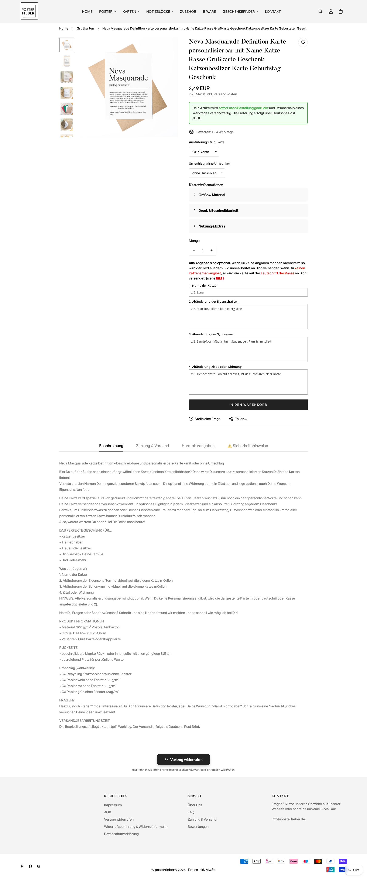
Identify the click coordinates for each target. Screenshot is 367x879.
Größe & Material (212, 194)
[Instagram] (39, 866)
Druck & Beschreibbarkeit (218, 210)
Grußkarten (85, 28)
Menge (194, 240)
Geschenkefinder (239, 11)
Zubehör (188, 11)
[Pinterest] (22, 866)
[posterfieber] (29, 11)
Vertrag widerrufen (186, 759)
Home (87, 11)
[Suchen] (320, 11)
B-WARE (209, 11)
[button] (341, 11)
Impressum (113, 805)
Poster (106, 11)
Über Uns (195, 805)
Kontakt (273, 11)
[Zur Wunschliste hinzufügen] (303, 42)
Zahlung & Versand (202, 819)
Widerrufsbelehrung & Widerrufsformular (136, 826)
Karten (129, 11)
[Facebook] (30, 866)
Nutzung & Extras (212, 226)
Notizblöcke (158, 11)
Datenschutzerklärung (121, 834)
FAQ (191, 812)
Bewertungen (198, 826)
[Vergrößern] (169, 46)
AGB (107, 812)
